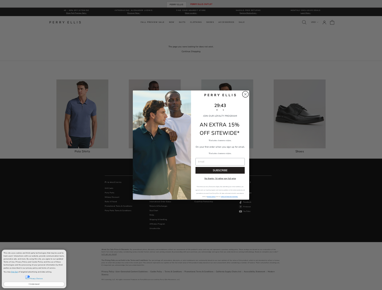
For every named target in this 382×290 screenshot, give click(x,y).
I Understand (34, 284)
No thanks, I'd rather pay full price (220, 178)
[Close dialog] (245, 94)
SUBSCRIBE (220, 170)
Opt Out (14, 272)
